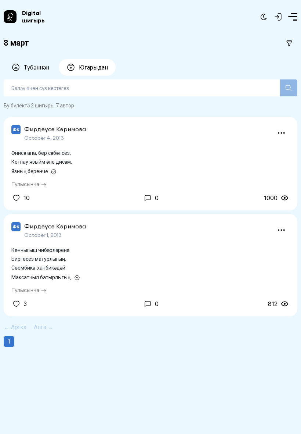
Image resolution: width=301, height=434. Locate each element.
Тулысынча (26, 184)
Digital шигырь (33, 16)
